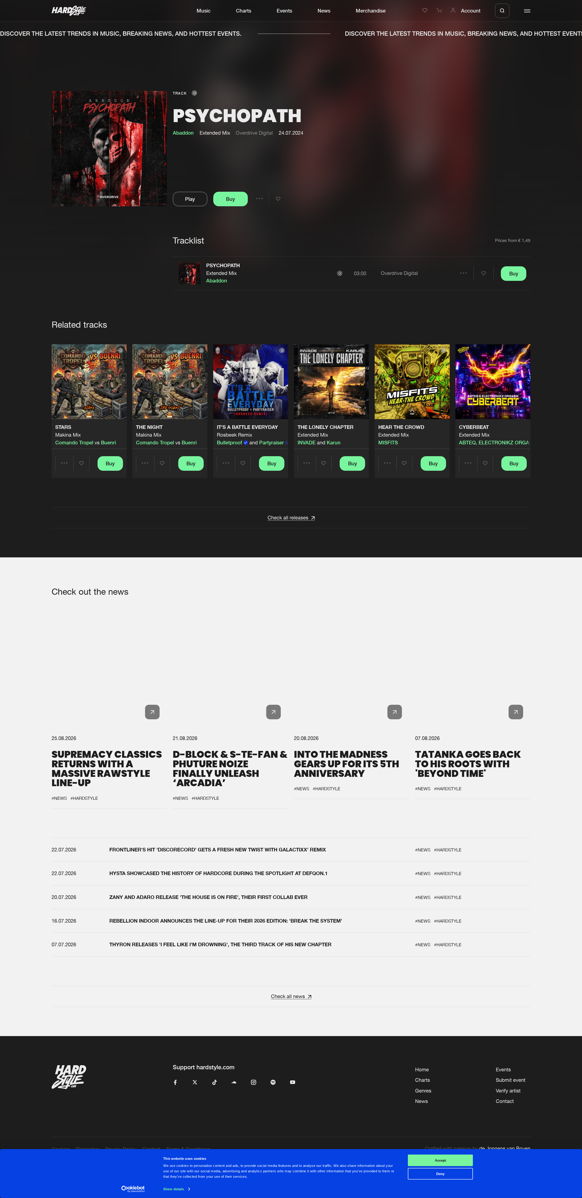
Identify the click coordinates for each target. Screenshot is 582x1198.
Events (284, 11)
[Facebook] (175, 1083)
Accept (440, 1160)
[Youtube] (292, 1083)
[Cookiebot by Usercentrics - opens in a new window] (133, 1189)
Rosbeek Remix (234, 435)
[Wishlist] (425, 11)
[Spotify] (273, 1083)
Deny (440, 1173)
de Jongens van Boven (504, 1148)
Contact (505, 1101)
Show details (173, 1189)
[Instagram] (253, 1083)
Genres (423, 1091)
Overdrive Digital (254, 133)
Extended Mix (221, 273)
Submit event (510, 1080)
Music (204, 11)
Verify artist (508, 1091)
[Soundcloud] (233, 1083)
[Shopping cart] (439, 11)
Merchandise (371, 11)
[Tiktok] (214, 1083)
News (324, 11)
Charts (243, 11)
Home (422, 1069)
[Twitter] (194, 1083)
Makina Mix (68, 435)
